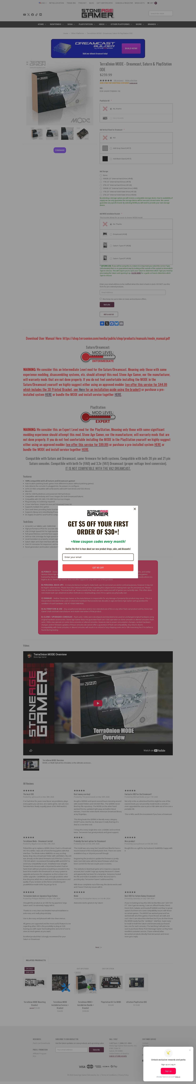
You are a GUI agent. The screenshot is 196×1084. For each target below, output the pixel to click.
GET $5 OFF (98, 567)
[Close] (135, 509)
